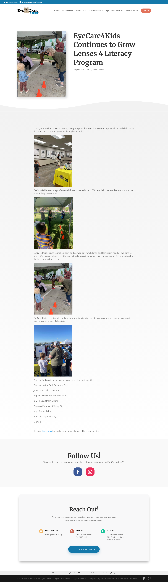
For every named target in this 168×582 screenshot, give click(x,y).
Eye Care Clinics (113, 11)
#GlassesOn (67, 11)
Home (56, 11)
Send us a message (84, 549)
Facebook (47, 431)
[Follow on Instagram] (90, 471)
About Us (80, 11)
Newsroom (130, 11)
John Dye (80, 69)
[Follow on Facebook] (78, 471)
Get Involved (95, 11)
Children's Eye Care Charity (60, 573)
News (101, 69)
